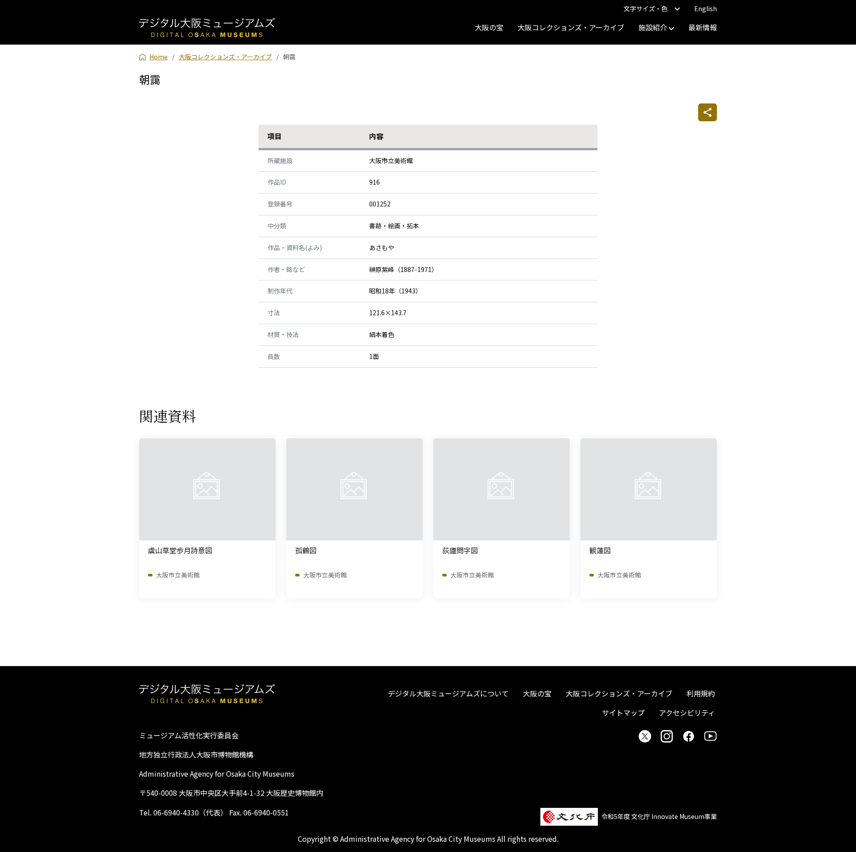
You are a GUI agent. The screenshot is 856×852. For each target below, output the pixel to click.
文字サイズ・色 (645, 8)
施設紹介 (653, 27)
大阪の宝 (489, 27)
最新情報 (702, 27)
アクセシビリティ (687, 712)
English (705, 8)
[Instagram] (666, 736)
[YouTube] (710, 736)
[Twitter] (644, 736)
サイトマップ (623, 712)
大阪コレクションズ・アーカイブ (571, 27)
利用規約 (701, 693)
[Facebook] (688, 736)
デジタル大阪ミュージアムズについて (448, 693)
